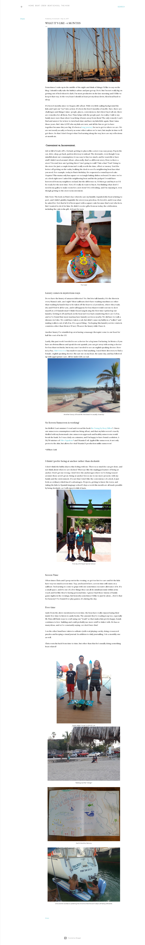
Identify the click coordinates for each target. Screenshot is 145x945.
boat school (54, 6)
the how (65, 6)
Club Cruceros (60, 350)
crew (43, 6)
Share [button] (22, 19)
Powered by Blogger (74, 938)
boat (37, 6)
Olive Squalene (66, 440)
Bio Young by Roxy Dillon (101, 428)
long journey (86, 127)
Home (31, 6)
